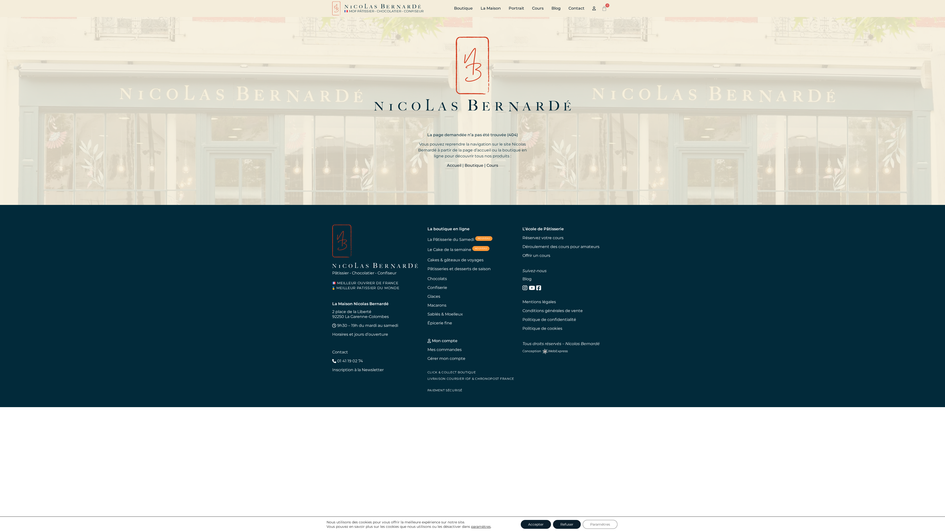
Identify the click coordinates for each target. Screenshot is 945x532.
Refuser (566, 524)
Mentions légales (539, 301)
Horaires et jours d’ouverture (360, 334)
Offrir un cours (536, 255)
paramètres (481, 526)
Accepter (536, 524)
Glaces (433, 296)
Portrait (516, 8)
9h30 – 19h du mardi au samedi (367, 325)
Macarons (436, 305)
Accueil (454, 165)
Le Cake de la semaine (457, 249)
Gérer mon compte (446, 358)
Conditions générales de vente (552, 310)
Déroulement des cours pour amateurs (560, 246)
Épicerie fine (439, 323)
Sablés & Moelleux (445, 314)
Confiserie (437, 287)
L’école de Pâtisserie (543, 229)
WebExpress (558, 351)
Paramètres (600, 524)
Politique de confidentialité (549, 319)
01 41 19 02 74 (349, 361)
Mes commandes (444, 349)
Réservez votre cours (543, 237)
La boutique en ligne (448, 229)
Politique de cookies (542, 328)
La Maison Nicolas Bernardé (360, 303)
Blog (556, 8)
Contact (576, 8)
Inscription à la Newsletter (358, 369)
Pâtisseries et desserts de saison (459, 268)
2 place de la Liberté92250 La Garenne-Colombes (360, 314)
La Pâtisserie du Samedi (458, 239)
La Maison (491, 8)
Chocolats (437, 278)
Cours (538, 8)
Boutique (463, 8)
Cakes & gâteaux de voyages (455, 260)
